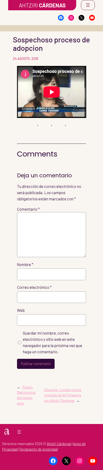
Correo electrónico (34, 287)
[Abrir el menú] (88, 5)
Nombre (25, 264)
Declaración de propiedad (39, 449)
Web (21, 310)
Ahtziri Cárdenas (59, 444)
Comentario (28, 209)
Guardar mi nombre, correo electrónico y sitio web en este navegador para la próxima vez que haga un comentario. (52, 342)
